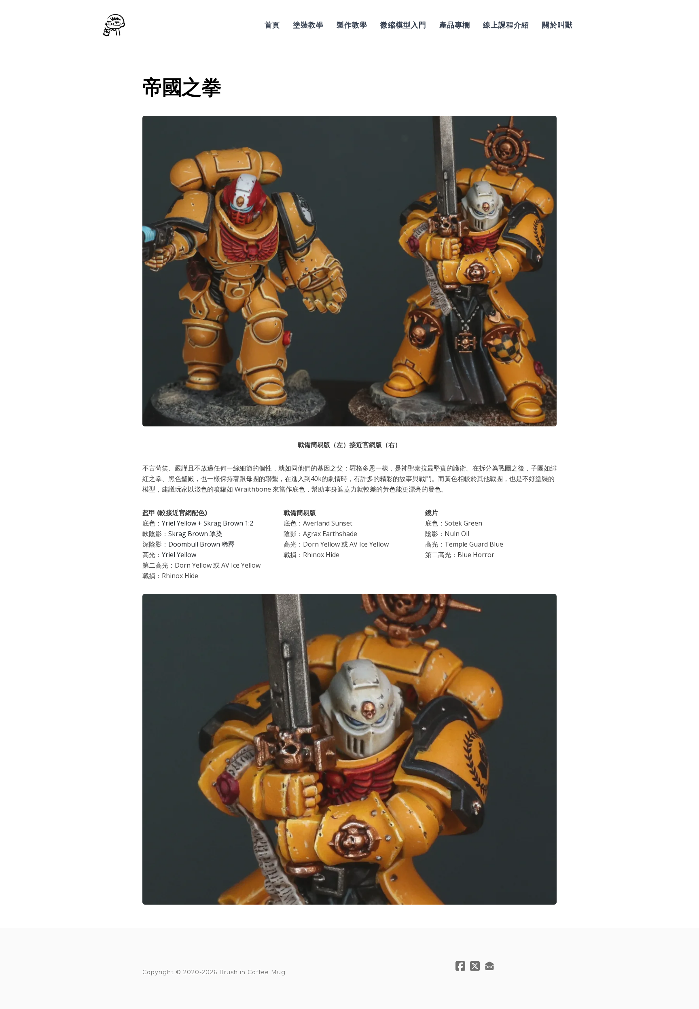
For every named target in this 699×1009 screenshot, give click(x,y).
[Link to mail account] (489, 965)
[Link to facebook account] (460, 965)
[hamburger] (136, 20)
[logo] (113, 25)
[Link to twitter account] (475, 965)
